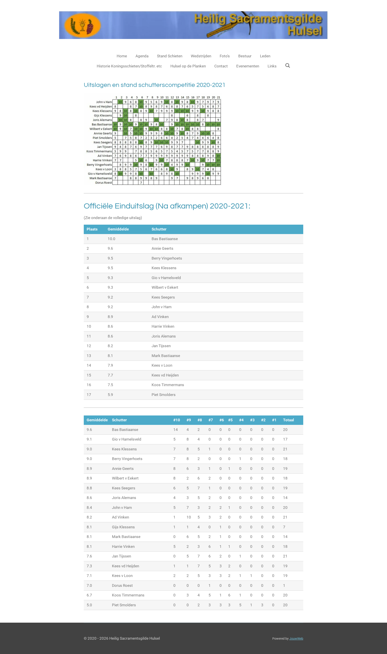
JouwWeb (296, 638)
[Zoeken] (288, 65)
